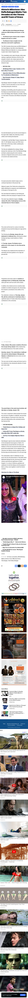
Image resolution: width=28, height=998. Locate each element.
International (12, 708)
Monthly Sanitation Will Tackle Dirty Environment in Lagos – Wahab (12, 539)
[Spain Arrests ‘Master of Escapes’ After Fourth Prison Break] (4, 707)
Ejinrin (3, 558)
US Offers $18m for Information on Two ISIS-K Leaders (17, 699)
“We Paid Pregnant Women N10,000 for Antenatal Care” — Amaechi (17, 713)
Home (2, 4)
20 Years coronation (12, 556)
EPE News (11, 6)
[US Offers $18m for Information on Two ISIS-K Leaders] (4, 700)
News (16, 6)
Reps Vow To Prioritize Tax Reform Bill (13, 547)
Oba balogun (4, 560)
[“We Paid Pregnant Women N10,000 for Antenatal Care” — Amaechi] (4, 713)
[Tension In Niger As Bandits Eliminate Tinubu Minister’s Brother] (4, 693)
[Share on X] (7, 21)
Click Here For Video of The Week (10, 472)
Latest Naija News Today (9, 4)
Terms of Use (8, 995)
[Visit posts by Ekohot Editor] (2, 25)
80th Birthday (21, 556)
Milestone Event (16, 558)
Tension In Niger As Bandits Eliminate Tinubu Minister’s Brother (16, 693)
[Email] (9, 21)
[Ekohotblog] (14, 1)
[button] (23, 995)
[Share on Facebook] (5, 21)
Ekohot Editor (8, 24)
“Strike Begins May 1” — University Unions (14, 542)
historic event (8, 558)
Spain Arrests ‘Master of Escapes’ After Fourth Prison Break (17, 706)
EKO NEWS (4, 6)
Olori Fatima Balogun (13, 560)
